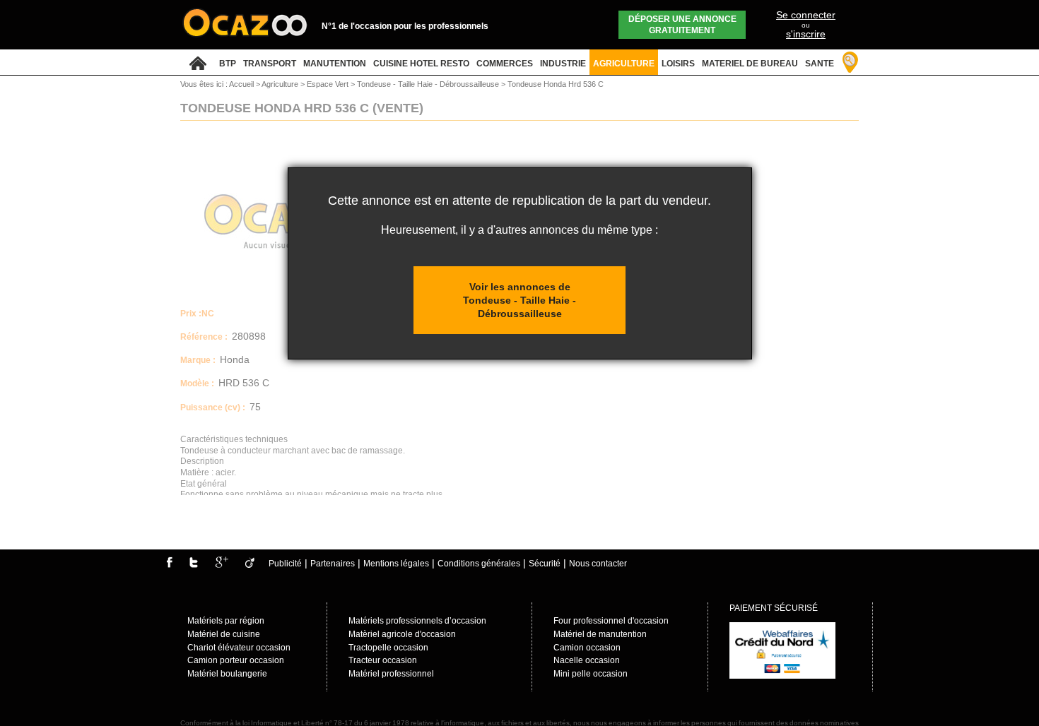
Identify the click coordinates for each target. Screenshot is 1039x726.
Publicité (285, 564)
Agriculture (281, 84)
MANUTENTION (334, 64)
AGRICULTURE (623, 64)
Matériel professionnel (391, 674)
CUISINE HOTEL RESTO (421, 64)
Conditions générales (479, 564)
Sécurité (544, 564)
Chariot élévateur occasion (238, 648)
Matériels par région (225, 621)
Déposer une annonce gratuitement (682, 24)
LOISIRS (678, 64)
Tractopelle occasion (388, 648)
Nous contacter (598, 564)
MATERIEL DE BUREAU (750, 64)
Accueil (241, 84)
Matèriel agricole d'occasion (402, 634)
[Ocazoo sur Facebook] (169, 565)
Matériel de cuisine (223, 634)
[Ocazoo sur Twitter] (193, 565)
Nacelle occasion (586, 660)
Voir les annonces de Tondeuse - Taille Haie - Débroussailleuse (519, 300)
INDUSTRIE (563, 64)
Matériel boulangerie (227, 674)
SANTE (819, 64)
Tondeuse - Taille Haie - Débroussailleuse (429, 84)
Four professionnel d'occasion (611, 621)
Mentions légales (396, 564)
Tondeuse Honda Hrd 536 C (555, 84)
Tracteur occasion (382, 660)
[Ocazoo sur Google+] (221, 565)
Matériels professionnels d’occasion (417, 621)
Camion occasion (587, 648)
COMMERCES (504, 64)
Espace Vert (329, 84)
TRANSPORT (269, 64)
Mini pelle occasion (590, 674)
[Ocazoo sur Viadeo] (249, 565)
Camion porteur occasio (233, 660)
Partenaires (332, 564)
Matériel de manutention (600, 634)
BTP (227, 64)
